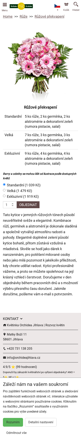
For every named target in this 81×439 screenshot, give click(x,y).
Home (8, 16)
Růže (24, 16)
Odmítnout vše (16, 433)
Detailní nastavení (40, 422)
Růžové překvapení (49, 16)
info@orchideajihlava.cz (23, 358)
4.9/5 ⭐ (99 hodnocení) (20, 367)
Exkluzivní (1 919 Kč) (23, 196)
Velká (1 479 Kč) (19, 191)
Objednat (28, 205)
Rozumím (13, 422)
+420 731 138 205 (19, 348)
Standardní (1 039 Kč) (23, 185)
